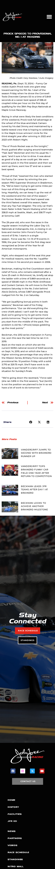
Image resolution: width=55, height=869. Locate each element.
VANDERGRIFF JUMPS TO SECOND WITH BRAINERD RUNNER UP (36, 453)
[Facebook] (13, 771)
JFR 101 (12, 821)
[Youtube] (42, 771)
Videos (12, 845)
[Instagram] (22, 771)
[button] (49, 17)
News (12, 831)
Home (11, 800)
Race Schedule (18, 852)
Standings (15, 859)
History (13, 807)
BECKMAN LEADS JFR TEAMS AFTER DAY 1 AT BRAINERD (34, 489)
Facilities (15, 814)
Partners (15, 838)
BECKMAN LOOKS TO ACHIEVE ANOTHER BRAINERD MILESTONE (34, 506)
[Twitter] (32, 771)
